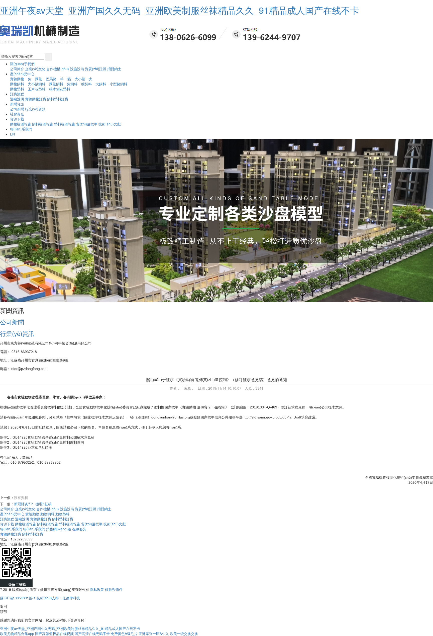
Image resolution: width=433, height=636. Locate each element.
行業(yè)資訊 (35, 108)
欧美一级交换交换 (184, 633)
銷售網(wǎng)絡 (58, 528)
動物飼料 (17, 83)
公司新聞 (17, 108)
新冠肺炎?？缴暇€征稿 (33, 503)
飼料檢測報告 (42, 123)
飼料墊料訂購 (57, 98)
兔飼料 (72, 83)
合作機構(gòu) (57, 68)
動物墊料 (17, 88)
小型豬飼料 (118, 83)
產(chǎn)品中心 (12, 513)
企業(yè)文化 (35, 68)
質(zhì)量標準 (86, 123)
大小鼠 (80, 78)
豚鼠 (38, 78)
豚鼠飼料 (56, 83)
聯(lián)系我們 (11, 528)
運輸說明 (17, 98)
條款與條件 (114, 589)
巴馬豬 (51, 78)
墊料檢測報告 (64, 123)
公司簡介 (17, 68)
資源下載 (7, 523)
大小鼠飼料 (36, 83)
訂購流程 (7, 518)
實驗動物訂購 (36, 98)
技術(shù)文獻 (109, 123)
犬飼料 (100, 83)
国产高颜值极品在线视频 (54, 633)
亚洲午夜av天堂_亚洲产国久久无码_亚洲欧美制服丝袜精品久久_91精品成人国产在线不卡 (179, 10)
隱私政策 (97, 589)
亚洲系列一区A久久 (154, 633)
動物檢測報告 (20, 123)
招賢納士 (114, 68)
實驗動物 (17, 78)
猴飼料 (86, 83)
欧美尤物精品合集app (17, 633)
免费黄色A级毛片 (124, 633)
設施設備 (77, 68)
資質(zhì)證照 (96, 68)
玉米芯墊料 (36, 88)
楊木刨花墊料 (59, 88)
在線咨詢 (79, 528)
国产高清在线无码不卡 (92, 633)
